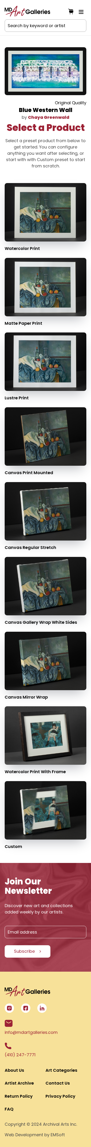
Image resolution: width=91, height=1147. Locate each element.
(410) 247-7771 (20, 1055)
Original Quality (70, 103)
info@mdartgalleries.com (31, 1032)
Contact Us (58, 1083)
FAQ (9, 1109)
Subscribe (24, 951)
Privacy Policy (60, 1096)
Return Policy (19, 1096)
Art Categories (61, 1070)
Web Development (24, 1135)
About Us (14, 1070)
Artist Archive (19, 1083)
